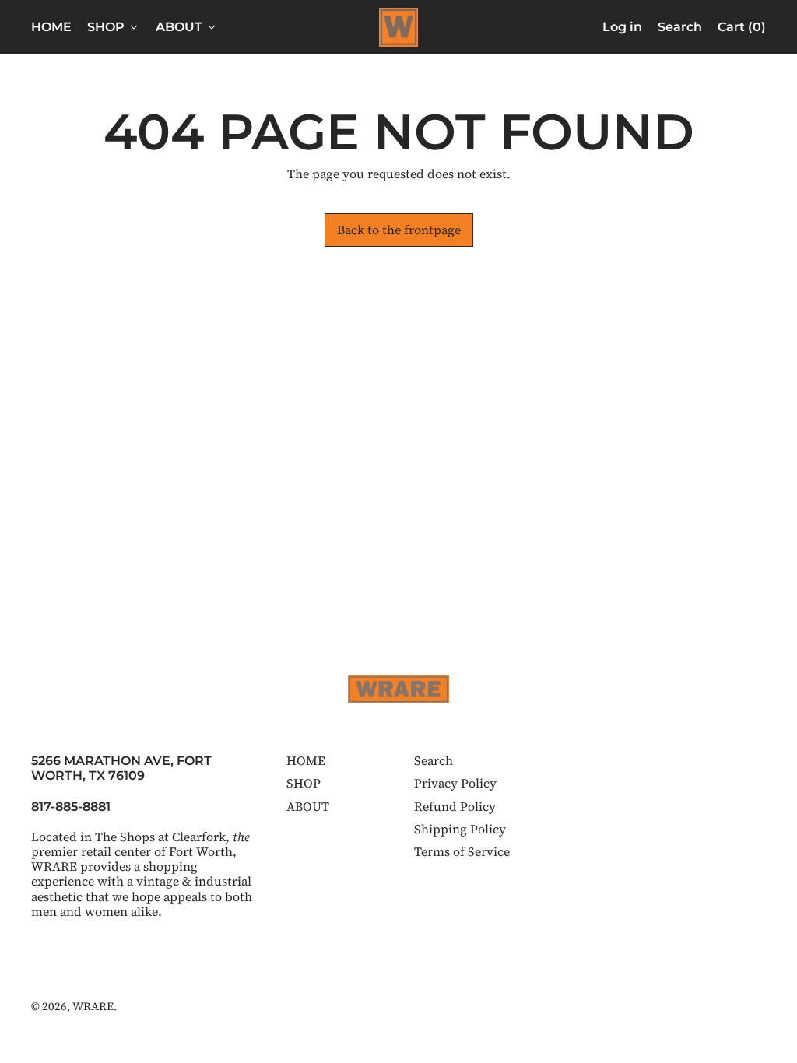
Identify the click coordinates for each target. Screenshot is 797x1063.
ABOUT (307, 806)
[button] (680, 27)
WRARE (93, 1006)
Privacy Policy (455, 782)
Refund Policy (455, 806)
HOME (51, 26)
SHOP (303, 782)
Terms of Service (462, 851)
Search (433, 760)
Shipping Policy (460, 828)
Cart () (741, 29)
